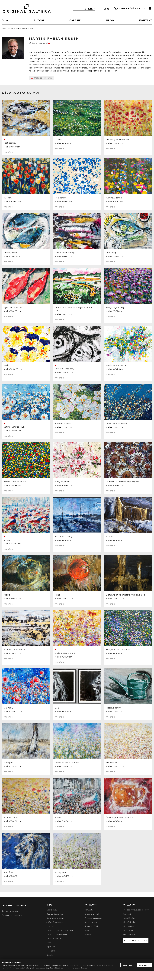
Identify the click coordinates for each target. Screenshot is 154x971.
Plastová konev (113, 708)
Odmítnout (128, 965)
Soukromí (127, 914)
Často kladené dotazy (55, 918)
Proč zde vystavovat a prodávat (136, 910)
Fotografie (50, 951)
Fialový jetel (60, 872)
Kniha (87, 930)
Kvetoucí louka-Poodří (15, 649)
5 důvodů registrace (54, 922)
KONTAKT (145, 20)
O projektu (50, 947)
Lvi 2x (57, 708)
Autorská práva (129, 918)
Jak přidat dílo (128, 930)
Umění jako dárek (92, 914)
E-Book (88, 934)
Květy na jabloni (62, 482)
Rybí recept (111, 253)
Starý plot (8, 763)
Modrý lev (8, 872)
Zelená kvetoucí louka (15, 482)
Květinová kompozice (116, 365)
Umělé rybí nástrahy (64, 253)
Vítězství (8, 540)
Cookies (84, 968)
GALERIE (75, 20)
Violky (7, 365)
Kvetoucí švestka (63, 423)
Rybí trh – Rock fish (13, 307)
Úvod (4, 28)
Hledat (91, 9)
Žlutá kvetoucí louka (65, 653)
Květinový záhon (114, 198)
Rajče (57, 595)
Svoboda (59, 817)
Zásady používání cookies (57, 934)
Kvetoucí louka (11, 817)
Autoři (10, 28)
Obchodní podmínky (55, 914)
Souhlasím (144, 965)
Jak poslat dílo (128, 926)
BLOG (110, 20)
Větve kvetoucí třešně (116, 423)
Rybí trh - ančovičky (64, 369)
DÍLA (5, 20)
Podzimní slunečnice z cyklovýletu (123, 482)
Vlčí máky (8, 708)
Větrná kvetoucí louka (15, 427)
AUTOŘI (39, 20)
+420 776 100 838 (11, 911)
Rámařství (89, 910)
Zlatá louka (111, 763)
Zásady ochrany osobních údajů (59, 930)
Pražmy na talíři (11, 253)
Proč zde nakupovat (93, 918)
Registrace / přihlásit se (131, 8)
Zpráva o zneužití (53, 938)
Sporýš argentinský (115, 307)
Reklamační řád (91, 926)
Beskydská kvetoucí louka (118, 649)
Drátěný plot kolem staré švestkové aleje (125, 595)
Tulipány (8, 198)
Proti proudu (10, 143)
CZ (108, 9)
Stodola (109, 536)
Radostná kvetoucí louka (67, 763)
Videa (48, 943)
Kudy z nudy (51, 910)
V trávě (58, 140)
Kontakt (49, 955)
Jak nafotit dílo (129, 922)
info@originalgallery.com (14, 915)
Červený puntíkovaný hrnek (119, 817)
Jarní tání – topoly (63, 536)
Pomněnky (60, 198)
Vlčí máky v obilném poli (117, 140)
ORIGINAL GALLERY (14, 905)
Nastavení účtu (91, 922)
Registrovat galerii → (135, 941)
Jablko (7, 595)
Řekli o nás (50, 926)
